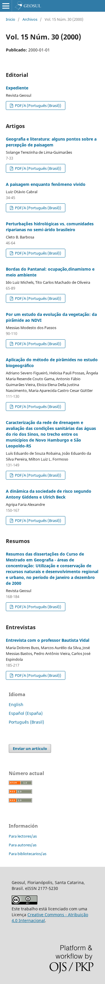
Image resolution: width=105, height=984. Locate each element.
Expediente (17, 88)
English (16, 704)
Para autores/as (22, 845)
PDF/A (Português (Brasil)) (37, 105)
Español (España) (26, 713)
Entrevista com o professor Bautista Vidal (47, 640)
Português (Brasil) (26, 722)
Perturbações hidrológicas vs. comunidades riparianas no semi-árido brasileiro (50, 226)
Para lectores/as (23, 836)
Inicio (10, 19)
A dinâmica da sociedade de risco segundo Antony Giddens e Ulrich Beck (48, 494)
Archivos (29, 19)
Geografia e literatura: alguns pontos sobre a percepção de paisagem (51, 142)
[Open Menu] (6, 6)
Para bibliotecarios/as (27, 853)
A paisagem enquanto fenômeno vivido (45, 184)
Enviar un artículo (30, 748)
